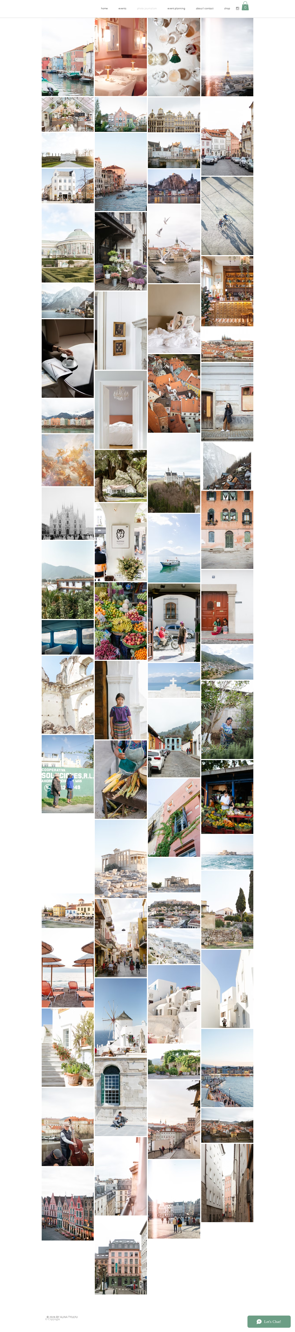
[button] (245, 5)
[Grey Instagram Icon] (237, 8)
